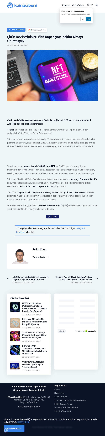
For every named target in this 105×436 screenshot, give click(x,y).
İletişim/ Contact (62, 411)
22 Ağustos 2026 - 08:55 (31, 341)
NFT (55, 216)
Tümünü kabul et (14, 428)
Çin (49, 216)
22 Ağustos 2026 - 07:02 (31, 357)
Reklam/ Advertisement (66, 408)
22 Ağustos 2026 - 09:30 (31, 314)
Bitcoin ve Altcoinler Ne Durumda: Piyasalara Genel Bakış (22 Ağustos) (34, 322)
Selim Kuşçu (40, 249)
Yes (88, 19)
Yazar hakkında (39, 257)
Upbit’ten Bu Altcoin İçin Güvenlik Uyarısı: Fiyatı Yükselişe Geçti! (33, 364)
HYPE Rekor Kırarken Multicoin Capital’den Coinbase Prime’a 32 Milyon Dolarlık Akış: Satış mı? (34, 307)
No (82, 19)
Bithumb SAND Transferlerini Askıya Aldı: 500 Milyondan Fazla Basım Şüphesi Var (34, 350)
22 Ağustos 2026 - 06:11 (31, 370)
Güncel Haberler (17, 29)
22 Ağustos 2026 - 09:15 (31, 327)
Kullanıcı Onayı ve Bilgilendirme (70, 400)
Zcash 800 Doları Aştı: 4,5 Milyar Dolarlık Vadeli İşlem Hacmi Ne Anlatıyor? (34, 335)
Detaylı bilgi (23, 422)
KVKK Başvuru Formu (63, 404)
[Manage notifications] (6, 430)
